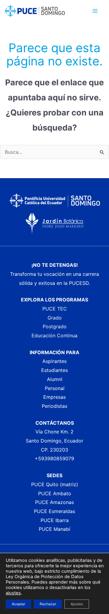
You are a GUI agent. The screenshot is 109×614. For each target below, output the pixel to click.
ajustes (13, 593)
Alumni (54, 379)
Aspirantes (54, 361)
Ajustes (77, 604)
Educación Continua (54, 335)
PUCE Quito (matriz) (54, 484)
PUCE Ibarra (55, 520)
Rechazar (48, 604)
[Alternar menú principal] (95, 10)
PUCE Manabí (54, 529)
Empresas (54, 397)
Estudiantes (54, 370)
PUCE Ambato (54, 493)
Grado (55, 318)
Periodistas (54, 406)
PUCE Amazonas (54, 502)
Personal (54, 388)
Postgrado (55, 326)
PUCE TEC (54, 309)
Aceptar (18, 604)
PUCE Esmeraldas (54, 511)
